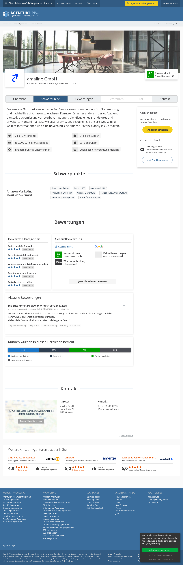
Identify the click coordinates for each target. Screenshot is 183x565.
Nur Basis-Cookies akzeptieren (160, 555)
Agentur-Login (9, 545)
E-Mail (71, 561)
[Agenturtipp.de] (91, 13)
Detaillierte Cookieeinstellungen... (160, 559)
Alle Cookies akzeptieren (160, 550)
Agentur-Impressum (126, 436)
